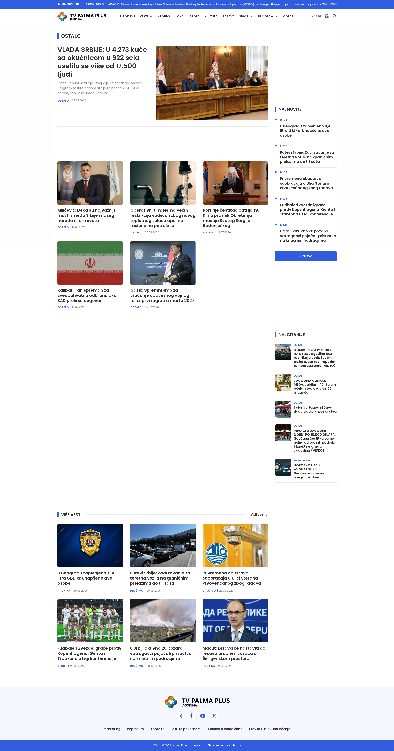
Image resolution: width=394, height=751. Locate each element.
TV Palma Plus (176, 745)
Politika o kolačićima (225, 729)
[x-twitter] (214, 715)
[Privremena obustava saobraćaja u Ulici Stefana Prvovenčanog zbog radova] (235, 545)
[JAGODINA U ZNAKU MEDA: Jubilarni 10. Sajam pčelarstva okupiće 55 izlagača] (283, 382)
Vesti (144, 16)
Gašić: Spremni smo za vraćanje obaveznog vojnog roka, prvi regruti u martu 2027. (162, 295)
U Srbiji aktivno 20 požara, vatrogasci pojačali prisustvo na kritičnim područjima (308, 236)
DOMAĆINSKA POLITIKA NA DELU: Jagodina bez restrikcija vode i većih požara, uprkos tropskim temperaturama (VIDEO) (315, 358)
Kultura (211, 16)
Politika (209, 666)
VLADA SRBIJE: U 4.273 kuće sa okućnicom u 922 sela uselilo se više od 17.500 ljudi (102, 62)
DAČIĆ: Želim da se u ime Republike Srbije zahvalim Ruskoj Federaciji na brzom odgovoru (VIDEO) (161, 4)
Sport (195, 16)
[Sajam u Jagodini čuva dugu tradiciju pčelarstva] (283, 409)
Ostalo (63, 100)
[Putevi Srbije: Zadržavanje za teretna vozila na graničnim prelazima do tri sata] (163, 545)
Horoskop (302, 460)
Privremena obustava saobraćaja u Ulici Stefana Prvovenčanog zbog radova (306, 183)
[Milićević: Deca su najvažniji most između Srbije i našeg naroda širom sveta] (90, 183)
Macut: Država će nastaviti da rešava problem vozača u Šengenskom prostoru (234, 653)
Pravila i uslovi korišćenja (269, 729)
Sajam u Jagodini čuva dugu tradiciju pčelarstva (315, 409)
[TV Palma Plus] (81, 16)
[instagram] (179, 715)
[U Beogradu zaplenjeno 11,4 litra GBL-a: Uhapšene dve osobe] (90, 545)
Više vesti (71, 514)
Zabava (229, 16)
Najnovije (290, 109)
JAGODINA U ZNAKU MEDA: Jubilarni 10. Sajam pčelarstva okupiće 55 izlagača (315, 386)
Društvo (136, 590)
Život (243, 16)
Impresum (135, 729)
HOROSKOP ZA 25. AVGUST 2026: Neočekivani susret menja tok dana (310, 471)
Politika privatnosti (186, 729)
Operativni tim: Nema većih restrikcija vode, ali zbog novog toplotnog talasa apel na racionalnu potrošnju (163, 218)
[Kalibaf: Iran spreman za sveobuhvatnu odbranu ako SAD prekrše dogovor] (90, 263)
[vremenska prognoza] (327, 16)
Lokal (180, 16)
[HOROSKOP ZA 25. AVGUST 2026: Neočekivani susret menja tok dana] (283, 467)
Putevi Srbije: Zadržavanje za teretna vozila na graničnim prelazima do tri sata (307, 157)
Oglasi (288, 16)
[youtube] (202, 715)
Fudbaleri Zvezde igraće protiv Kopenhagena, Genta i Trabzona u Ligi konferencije (307, 210)
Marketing (112, 729)
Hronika (164, 16)
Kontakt (157, 729)
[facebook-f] (191, 715)
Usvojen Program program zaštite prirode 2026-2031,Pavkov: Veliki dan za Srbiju (297, 4)
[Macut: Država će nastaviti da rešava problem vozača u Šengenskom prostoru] (235, 620)
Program (265, 16)
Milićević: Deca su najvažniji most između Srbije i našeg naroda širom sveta (86, 215)
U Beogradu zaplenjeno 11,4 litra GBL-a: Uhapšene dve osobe (305, 131)
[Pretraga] (334, 16)
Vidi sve (305, 256)
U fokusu (127, 16)
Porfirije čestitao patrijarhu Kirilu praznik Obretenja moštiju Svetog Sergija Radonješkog (231, 218)
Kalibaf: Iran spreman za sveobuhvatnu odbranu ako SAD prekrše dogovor (86, 295)
